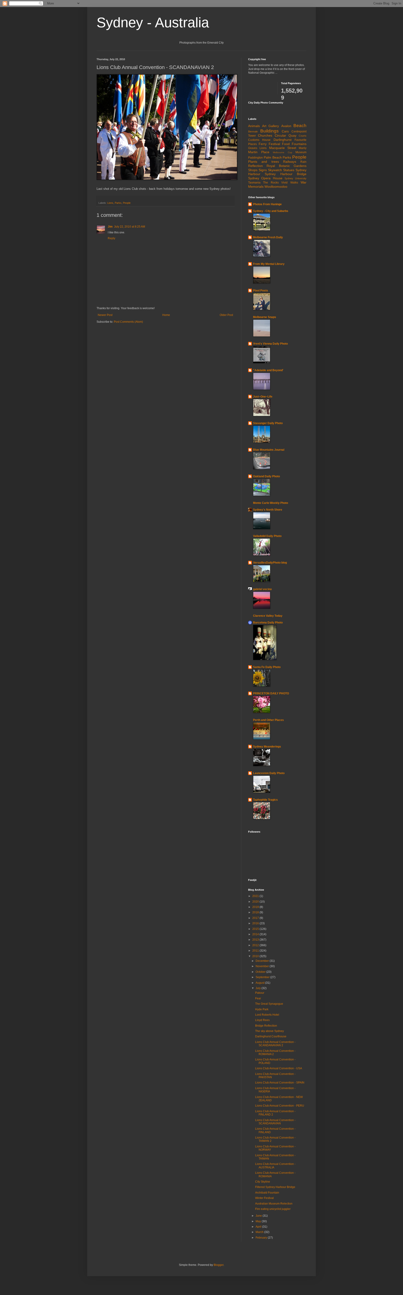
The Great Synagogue (269, 1003)
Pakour (259, 992)
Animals (254, 126)
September (263, 977)
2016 (256, 923)
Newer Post (105, 315)
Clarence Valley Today (267, 615)
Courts (302, 135)
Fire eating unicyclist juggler (273, 1209)
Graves (252, 148)
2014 (256, 934)
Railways (289, 161)
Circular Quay (285, 135)
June (259, 1215)
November (263, 966)
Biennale (253, 131)
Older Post (226, 315)
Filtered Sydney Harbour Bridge (275, 1187)
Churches (265, 135)
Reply (111, 238)
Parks (118, 202)
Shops (252, 170)
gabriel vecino (262, 589)
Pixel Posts (260, 290)
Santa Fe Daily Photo (267, 667)
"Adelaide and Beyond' (268, 370)
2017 (256, 918)
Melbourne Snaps (264, 317)
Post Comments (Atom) (128, 321)
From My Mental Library (269, 264)
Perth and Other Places (268, 720)
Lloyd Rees (262, 1020)
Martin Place (258, 152)
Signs (263, 170)
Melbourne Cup (282, 152)
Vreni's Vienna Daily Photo (270, 343)
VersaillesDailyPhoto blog (270, 562)
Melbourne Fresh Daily (268, 237)
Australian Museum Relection (273, 1203)
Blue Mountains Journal (268, 449)
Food (286, 144)
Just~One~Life (262, 396)
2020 (256, 901)
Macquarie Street (282, 148)
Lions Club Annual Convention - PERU (279, 1105)
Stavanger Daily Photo (268, 423)
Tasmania (254, 182)
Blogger (218, 1265)
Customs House (259, 140)
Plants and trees (263, 161)
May (259, 1221)
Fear (258, 998)
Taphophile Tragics (265, 799)
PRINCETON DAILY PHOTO (271, 693)
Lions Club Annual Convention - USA (278, 1068)
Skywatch (275, 170)
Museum (300, 152)
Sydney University (295, 178)
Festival (274, 144)
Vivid (284, 182)
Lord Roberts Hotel (267, 1014)
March (260, 1232)
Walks (294, 182)
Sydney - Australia (153, 22)
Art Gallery (270, 126)
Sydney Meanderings (267, 746)
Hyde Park (261, 1009)
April (259, 1226)
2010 (256, 956)
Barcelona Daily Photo (268, 622)
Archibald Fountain (267, 1192)
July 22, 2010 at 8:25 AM (129, 226)
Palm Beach (273, 157)
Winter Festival (264, 1198)
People (127, 202)
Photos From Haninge (267, 204)
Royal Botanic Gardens (286, 166)
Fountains (299, 144)
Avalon (286, 126)
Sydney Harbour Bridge (285, 174)
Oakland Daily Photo (266, 476)
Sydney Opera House (265, 178)
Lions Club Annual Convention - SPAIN (279, 1082)
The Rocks (270, 182)
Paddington (255, 157)
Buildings (269, 130)
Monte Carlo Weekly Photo (270, 503)
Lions (110, 202)
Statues (288, 170)
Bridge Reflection (266, 1025)
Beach (299, 125)
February (262, 1237)
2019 (256, 907)
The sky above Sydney (269, 1031)
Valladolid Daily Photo (267, 536)
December (263, 961)
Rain (303, 161)
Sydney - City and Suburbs (270, 211)
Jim (110, 226)
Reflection (255, 166)
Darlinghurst (283, 140)
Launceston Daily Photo (269, 773)
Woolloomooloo (275, 186)
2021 (256, 896)
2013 (256, 939)
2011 (256, 950)
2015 (256, 929)
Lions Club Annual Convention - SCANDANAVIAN (275, 1121)
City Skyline (262, 1181)
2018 (256, 912)
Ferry (263, 144)
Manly (302, 148)
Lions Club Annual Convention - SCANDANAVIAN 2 (275, 1043)
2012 (256, 945)
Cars (285, 131)
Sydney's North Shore (267, 509)
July (258, 988)
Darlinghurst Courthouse (270, 1036)
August (260, 982)
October (261, 971)
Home (166, 315)
